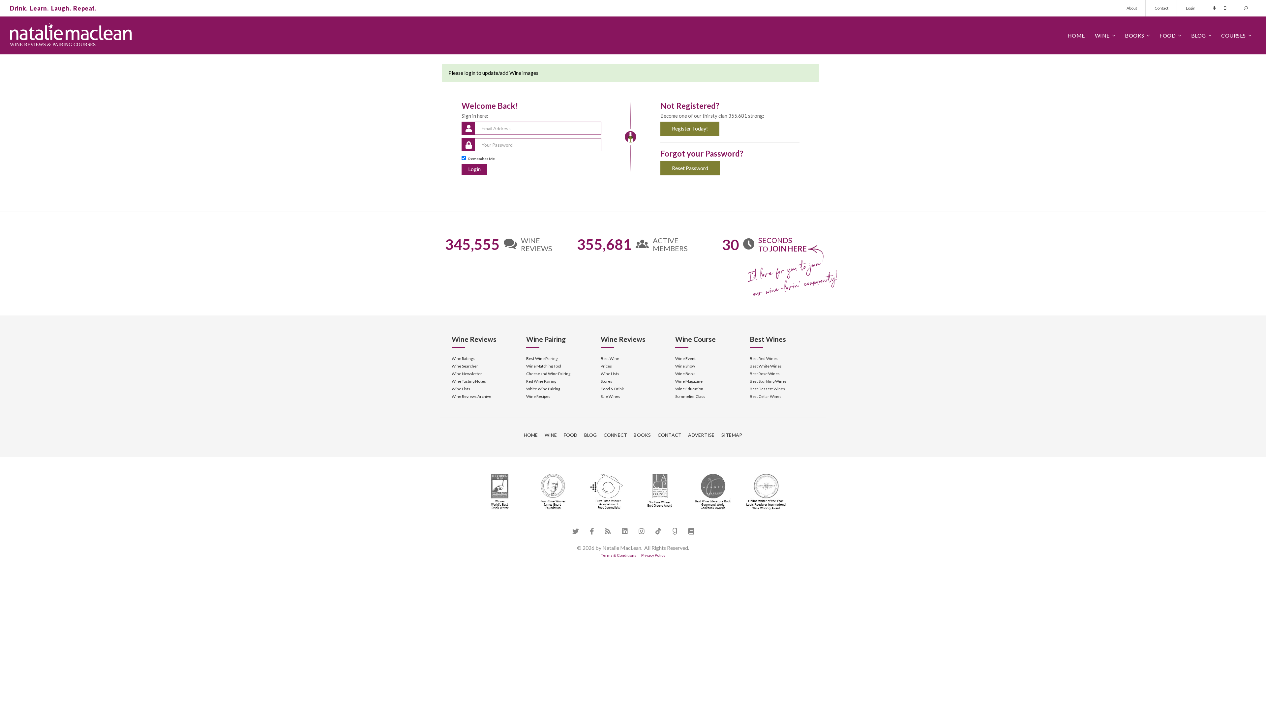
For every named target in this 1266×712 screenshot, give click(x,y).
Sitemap (731, 435)
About (1132, 8)
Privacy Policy (653, 555)
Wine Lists (461, 388)
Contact (1161, 8)
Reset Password (690, 168)
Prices (606, 366)
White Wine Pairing (543, 388)
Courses (1233, 35)
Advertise (701, 435)
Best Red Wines (764, 358)
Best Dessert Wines (767, 388)
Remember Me (481, 158)
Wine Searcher (465, 366)
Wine (1102, 35)
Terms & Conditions (618, 555)
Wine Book (685, 373)
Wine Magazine (689, 381)
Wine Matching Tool (543, 366)
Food (1168, 35)
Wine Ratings (463, 358)
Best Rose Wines (765, 373)
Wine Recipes (538, 396)
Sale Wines (610, 396)
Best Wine (610, 358)
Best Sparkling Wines (768, 381)
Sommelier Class (690, 396)
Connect (615, 435)
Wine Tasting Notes (469, 381)
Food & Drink (612, 388)
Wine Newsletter (467, 373)
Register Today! (690, 128)
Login (1190, 8)
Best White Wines (766, 366)
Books (1134, 35)
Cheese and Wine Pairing (548, 373)
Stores (606, 381)
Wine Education (689, 388)
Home (1076, 35)
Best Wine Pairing (542, 358)
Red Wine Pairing (541, 381)
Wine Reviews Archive (471, 396)
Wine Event (685, 358)
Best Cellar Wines (765, 396)
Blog (1198, 35)
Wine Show (685, 366)
